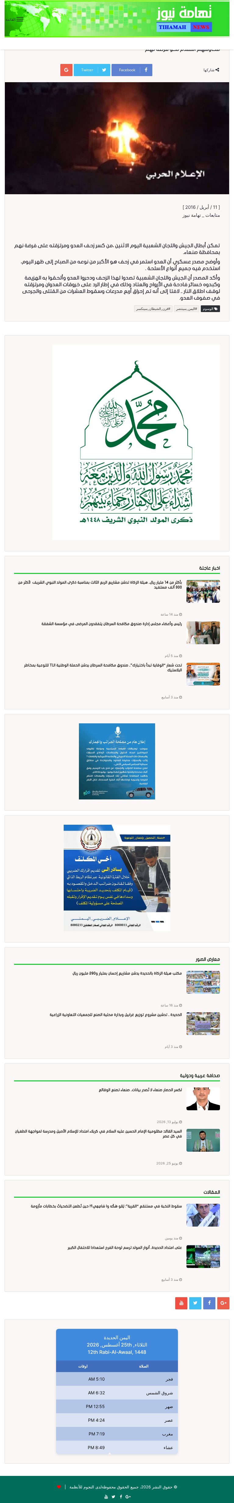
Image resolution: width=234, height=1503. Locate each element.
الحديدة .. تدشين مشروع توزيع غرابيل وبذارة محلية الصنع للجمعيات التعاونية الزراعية (116, 1015)
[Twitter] (195, 1303)
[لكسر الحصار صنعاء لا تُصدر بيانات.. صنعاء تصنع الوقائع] (203, 1098)
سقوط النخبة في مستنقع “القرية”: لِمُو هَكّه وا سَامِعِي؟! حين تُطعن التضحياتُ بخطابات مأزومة (106, 1206)
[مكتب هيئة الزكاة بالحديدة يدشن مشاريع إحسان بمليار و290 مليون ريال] (203, 982)
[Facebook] (209, 1303)
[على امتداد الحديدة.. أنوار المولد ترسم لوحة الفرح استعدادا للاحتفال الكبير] (203, 1256)
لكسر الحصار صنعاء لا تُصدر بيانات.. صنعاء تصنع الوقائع (140, 1090)
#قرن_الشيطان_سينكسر (153, 309)
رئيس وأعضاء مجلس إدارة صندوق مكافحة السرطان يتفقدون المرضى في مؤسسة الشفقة (111, 624)
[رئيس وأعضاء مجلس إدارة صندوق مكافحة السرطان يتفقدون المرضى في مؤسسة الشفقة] (203, 632)
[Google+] (223, 1303)
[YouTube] (181, 1303)
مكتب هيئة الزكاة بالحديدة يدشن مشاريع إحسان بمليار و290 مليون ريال (127, 973)
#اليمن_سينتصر (186, 309)
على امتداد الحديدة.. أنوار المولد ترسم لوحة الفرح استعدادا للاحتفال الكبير (125, 1247)
